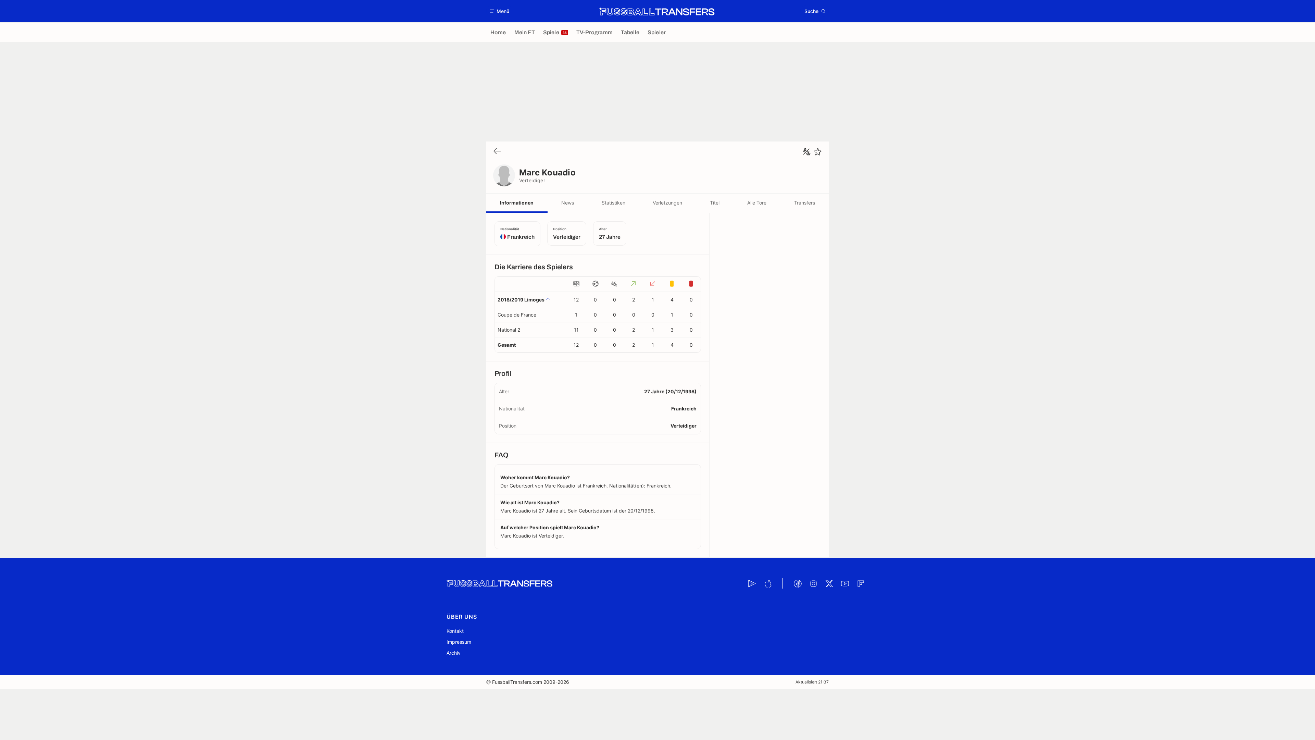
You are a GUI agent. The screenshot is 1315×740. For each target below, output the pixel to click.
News (567, 203)
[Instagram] (813, 583)
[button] (499, 11)
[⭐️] (818, 152)
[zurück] (497, 151)
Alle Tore (756, 203)
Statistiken (613, 203)
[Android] (752, 583)
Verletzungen (667, 203)
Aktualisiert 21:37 (812, 681)
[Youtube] (845, 583)
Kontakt (455, 631)
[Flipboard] (860, 583)
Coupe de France (517, 315)
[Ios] (768, 583)
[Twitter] (829, 583)
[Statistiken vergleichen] (807, 152)
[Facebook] (797, 583)
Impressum (459, 642)
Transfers (804, 203)
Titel (714, 203)
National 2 (509, 330)
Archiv (454, 653)
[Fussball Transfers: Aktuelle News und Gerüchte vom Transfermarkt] (657, 11)
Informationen (517, 203)
